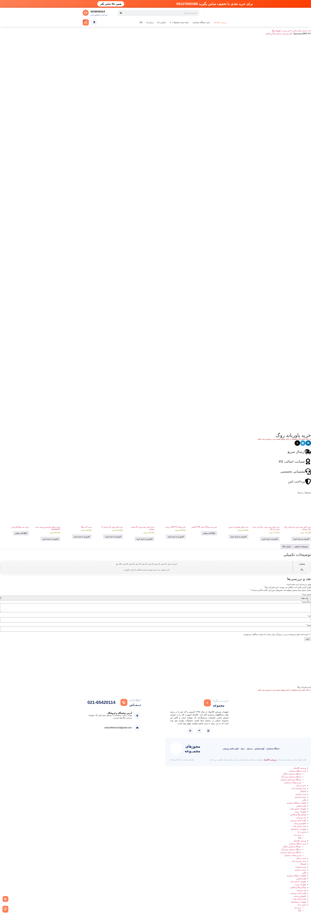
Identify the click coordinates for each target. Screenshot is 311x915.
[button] (308, 443)
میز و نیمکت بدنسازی (292, 782)
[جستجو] (121, 13)
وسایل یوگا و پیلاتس (299, 31)
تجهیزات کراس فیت (298, 809)
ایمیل (308, 625)
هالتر (304, 800)
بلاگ (299, 838)
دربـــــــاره (220, 700)
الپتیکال (303, 791)
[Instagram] (190, 730)
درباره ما (297, 835)
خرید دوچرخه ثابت (298, 788)
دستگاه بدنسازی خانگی (292, 774)
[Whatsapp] (208, 730)
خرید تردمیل (301, 785)
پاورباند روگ (276, 31)
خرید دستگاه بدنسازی (297, 771)
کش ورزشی (286, 31)
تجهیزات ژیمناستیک (298, 829)
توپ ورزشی (301, 817)
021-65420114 (101, 702)
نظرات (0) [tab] (287, 546)
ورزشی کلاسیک (270, 760)
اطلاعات (135, 700)
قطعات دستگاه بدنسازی (296, 803)
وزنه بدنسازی (300, 794)
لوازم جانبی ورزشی (298, 820)
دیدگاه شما (306, 602)
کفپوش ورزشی (300, 823)
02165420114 (98, 11)
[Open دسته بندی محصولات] (171, 22)
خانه (309, 31)
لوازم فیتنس (301, 806)
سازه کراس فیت (299, 826)
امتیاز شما (306, 594)
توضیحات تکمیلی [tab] (301, 546)
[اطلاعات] (124, 702)
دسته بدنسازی (300, 797)
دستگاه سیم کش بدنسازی (290, 780)
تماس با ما (302, 832)
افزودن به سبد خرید (301, 539)
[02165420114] (86, 13)
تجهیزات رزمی (300, 812)
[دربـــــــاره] (207, 703)
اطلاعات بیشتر (209, 533)
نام (309, 616)
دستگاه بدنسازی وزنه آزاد (291, 777)
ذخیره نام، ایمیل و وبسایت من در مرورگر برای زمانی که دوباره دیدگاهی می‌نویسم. (276, 634)
